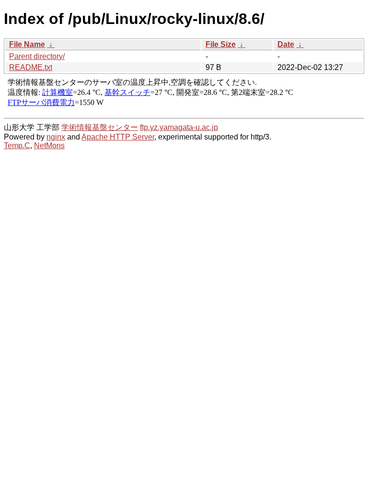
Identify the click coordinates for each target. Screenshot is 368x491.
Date (285, 44)
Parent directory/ (37, 56)
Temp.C (17, 145)
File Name (27, 44)
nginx (55, 137)
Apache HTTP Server (117, 137)
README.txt (30, 67)
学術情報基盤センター (99, 127)
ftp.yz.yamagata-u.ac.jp (179, 127)
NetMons (49, 145)
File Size (221, 44)
